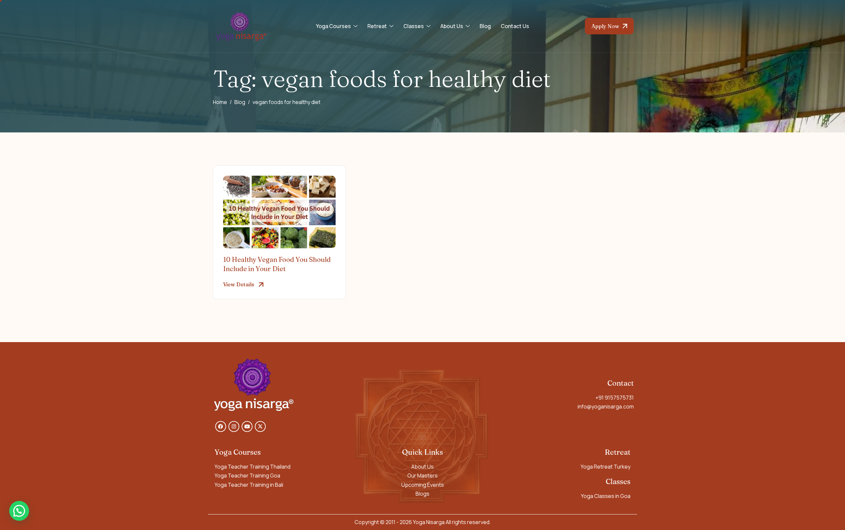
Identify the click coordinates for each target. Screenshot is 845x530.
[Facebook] (220, 426)
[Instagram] (233, 426)
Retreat (377, 26)
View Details (238, 284)
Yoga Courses (333, 26)
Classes (413, 26)
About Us (451, 26)
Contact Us (515, 26)
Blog (485, 26)
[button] (19, 511)
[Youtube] (247, 426)
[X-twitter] (260, 426)
